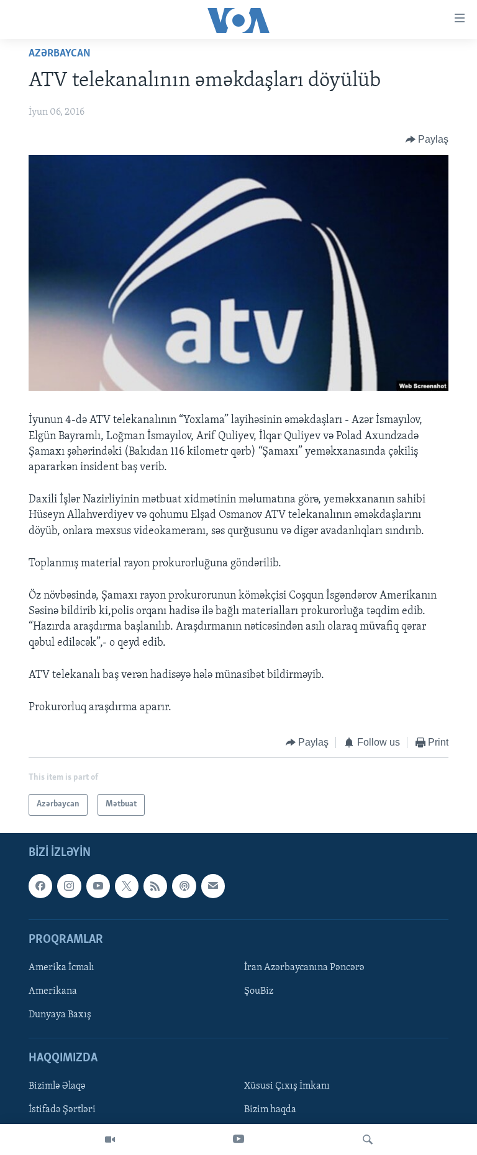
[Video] (110, 1139)
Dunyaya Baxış (60, 1015)
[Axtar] (367, 1139)
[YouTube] (238, 1139)
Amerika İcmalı (61, 968)
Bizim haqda (270, 1110)
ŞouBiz (258, 991)
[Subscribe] (213, 886)
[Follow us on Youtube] (98, 886)
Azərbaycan (60, 54)
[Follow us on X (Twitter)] (127, 886)
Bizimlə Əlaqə (57, 1086)
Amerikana (53, 991)
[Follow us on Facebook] (40, 886)
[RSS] (155, 886)
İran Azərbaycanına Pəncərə (304, 968)
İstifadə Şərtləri (62, 1110)
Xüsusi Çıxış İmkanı (287, 1086)
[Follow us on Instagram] (69, 886)
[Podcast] (184, 886)
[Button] (427, 140)
